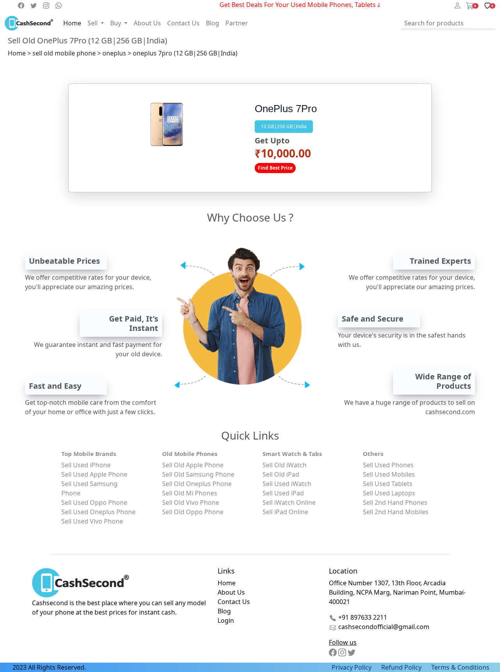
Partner (236, 23)
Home (72, 23)
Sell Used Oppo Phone (94, 502)
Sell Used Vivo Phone (92, 521)
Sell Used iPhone (86, 465)
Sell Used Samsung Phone (89, 488)
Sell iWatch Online (289, 502)
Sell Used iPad (283, 493)
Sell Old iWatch (284, 465)
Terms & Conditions (460, 667)
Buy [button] (116, 23)
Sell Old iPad (280, 474)
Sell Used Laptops (389, 493)
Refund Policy (401, 667)
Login (226, 620)
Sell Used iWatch (286, 483)
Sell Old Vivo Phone (190, 502)
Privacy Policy (351, 667)
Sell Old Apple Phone (192, 465)
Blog (212, 23)
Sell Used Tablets (387, 483)
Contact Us (183, 23)
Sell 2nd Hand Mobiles (396, 512)
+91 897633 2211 (362, 617)
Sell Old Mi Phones (189, 493)
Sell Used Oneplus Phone (98, 512)
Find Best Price (275, 167)
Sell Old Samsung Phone (198, 474)
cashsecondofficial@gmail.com (383, 626)
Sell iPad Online (285, 512)
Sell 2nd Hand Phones (395, 502)
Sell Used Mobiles (389, 474)
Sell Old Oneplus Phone (197, 483)
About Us (147, 23)
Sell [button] (93, 23)
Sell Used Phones (388, 465)
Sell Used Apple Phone (94, 474)
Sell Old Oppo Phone (192, 512)
